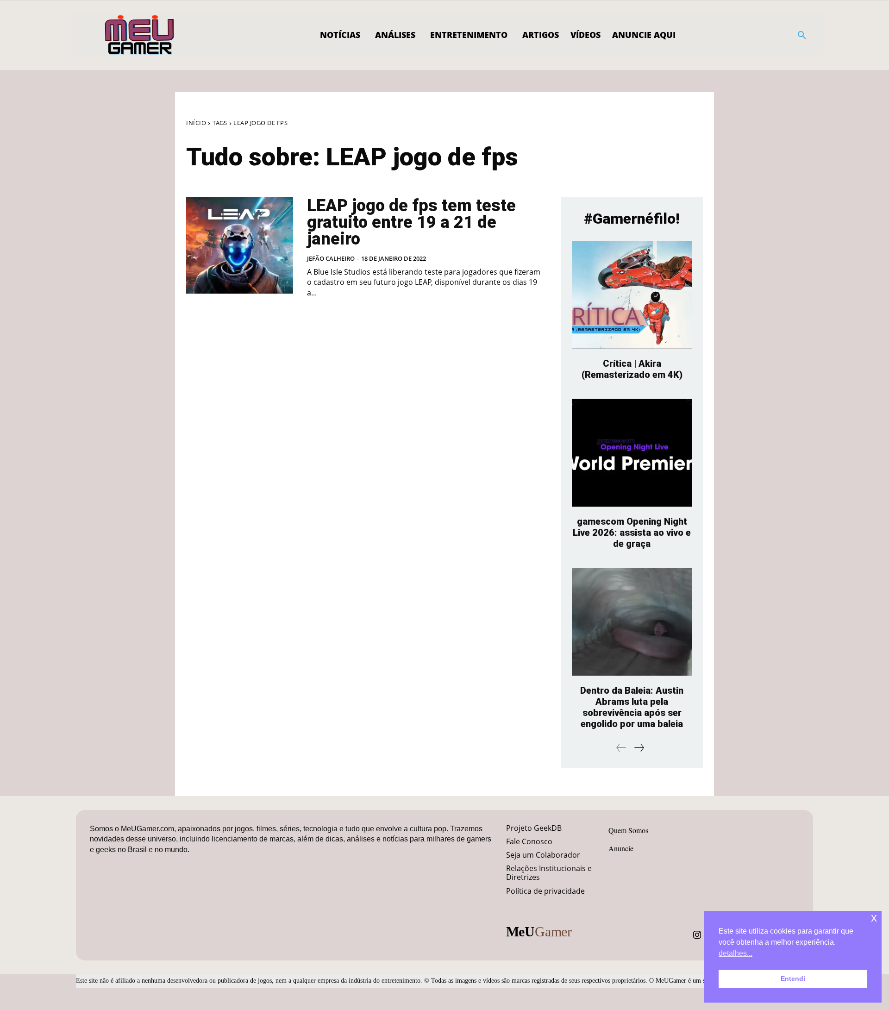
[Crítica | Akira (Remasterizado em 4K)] (632, 295)
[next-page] (639, 747)
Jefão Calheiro (331, 258)
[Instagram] (697, 935)
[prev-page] (621, 747)
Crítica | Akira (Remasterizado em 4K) (632, 369)
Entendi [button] (793, 978)
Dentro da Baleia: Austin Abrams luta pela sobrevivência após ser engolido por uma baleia (631, 707)
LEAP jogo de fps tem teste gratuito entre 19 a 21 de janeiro (411, 222)
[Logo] (140, 35)
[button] (802, 35)
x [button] (874, 917)
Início (196, 123)
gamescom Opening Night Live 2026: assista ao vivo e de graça (632, 532)
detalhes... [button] (735, 953)
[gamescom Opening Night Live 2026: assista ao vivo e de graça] (632, 453)
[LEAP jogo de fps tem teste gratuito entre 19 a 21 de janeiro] (239, 245)
